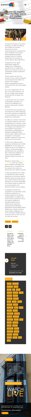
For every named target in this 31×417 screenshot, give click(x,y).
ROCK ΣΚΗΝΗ (15, 283)
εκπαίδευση (10, 313)
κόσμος (8, 221)
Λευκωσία (10, 298)
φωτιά (9, 340)
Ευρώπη (9, 289)
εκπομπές (17, 313)
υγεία (20, 337)
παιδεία (9, 325)
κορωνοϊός (15, 316)
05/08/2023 (8, 39)
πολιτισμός (10, 331)
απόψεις (15, 304)
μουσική (9, 322)
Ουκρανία (16, 298)
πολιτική (16, 328)
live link (9, 283)
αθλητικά (10, 304)
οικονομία (15, 322)
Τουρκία (14, 301)
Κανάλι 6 (9, 292)
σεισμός (9, 337)
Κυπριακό (15, 292)
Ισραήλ (18, 289)
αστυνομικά (10, 307)
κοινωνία (9, 316)
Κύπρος (21, 292)
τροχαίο (15, 337)
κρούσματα (10, 319)
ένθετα (19, 301)
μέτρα (21, 319)
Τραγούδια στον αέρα (15, 272)
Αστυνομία (10, 286)
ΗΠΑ (14, 289)
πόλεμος (15, 221)
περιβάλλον (10, 328)
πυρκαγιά (16, 331)
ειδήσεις (9, 310)
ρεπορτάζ (15, 334)
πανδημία (15, 325)
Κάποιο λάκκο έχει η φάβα (14, 265)
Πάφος (9, 301)
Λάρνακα (9, 295)
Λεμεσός (15, 295)
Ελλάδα (16, 286)
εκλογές (15, 310)
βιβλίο (16, 307)
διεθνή (21, 307)
